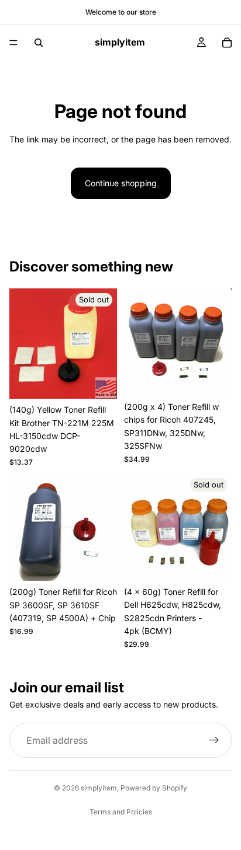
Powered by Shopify (153, 787)
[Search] (38, 42)
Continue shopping (121, 183)
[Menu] (13, 42)
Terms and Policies (120, 811)
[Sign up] (214, 740)
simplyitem (99, 787)
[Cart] (227, 42)
